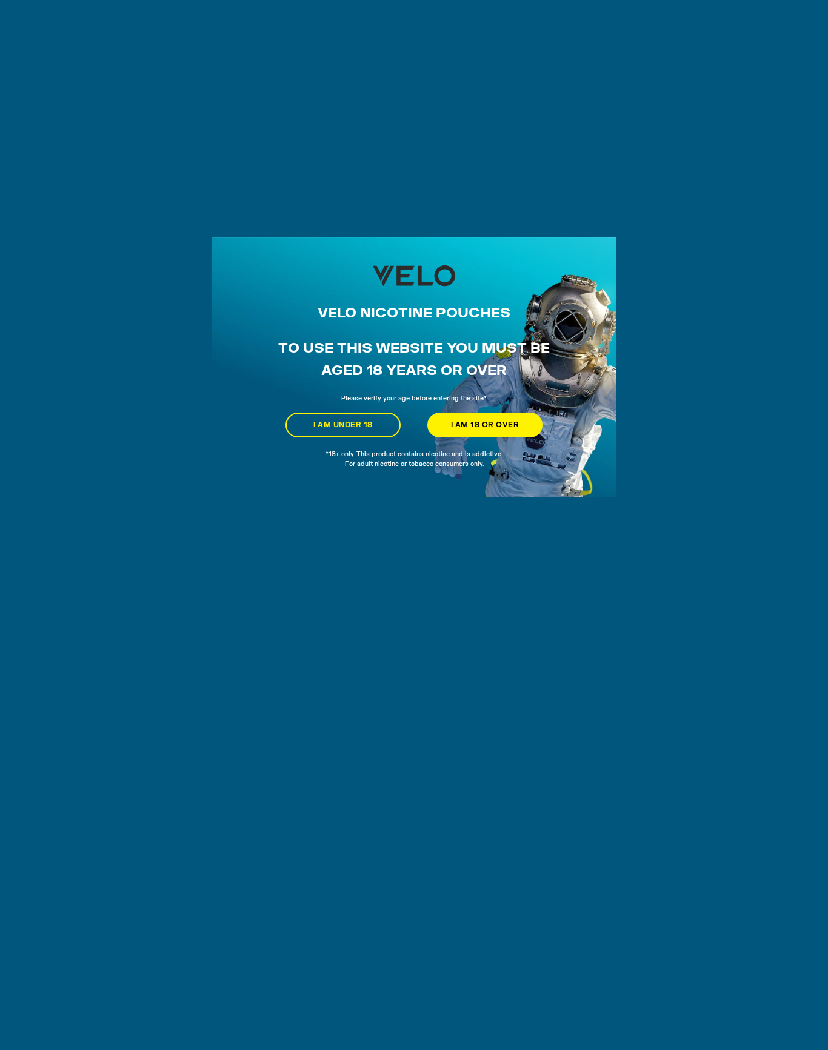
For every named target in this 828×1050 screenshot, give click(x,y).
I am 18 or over (485, 424)
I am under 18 (342, 424)
